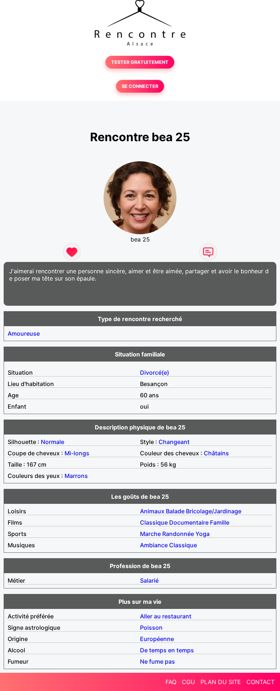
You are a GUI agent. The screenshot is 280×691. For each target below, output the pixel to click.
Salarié (149, 580)
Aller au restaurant (165, 616)
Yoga (202, 533)
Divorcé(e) (154, 372)
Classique (154, 522)
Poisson (151, 627)
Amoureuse (24, 333)
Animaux (152, 511)
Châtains (216, 453)
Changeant (174, 441)
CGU (188, 682)
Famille (219, 522)
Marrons (76, 475)
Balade (175, 511)
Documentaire (189, 522)
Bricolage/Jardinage (213, 511)
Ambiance (154, 545)
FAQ (171, 682)
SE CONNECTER (140, 86)
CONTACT (260, 682)
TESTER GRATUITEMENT (139, 62)
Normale (52, 441)
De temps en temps (167, 650)
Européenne (157, 638)
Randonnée (178, 533)
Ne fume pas (157, 661)
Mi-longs (77, 453)
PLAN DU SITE (221, 682)
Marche (150, 533)
